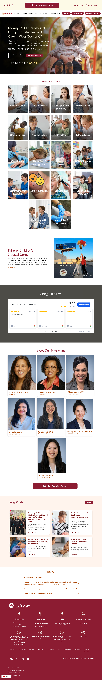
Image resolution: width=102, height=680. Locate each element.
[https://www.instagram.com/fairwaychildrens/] (10, 5)
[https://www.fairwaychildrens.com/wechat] (5, 5)
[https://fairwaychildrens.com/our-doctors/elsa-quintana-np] (80, 372)
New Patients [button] (27, 13)
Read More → (32, 532)
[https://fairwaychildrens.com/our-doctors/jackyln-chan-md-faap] (22, 372)
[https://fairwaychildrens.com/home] (7, 13)
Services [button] (45, 13)
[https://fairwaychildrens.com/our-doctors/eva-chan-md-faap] (51, 372)
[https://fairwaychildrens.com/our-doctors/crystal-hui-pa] (50, 413)
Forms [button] (37, 13)
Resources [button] (55, 13)
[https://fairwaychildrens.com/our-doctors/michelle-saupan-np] (21, 414)
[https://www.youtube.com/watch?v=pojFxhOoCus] (13, 5)
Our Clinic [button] (16, 13)
